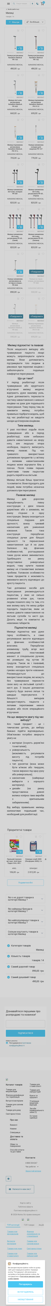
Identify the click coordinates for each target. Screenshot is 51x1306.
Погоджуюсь (25, 1284)
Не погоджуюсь (25, 1292)
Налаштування (25, 1299)
